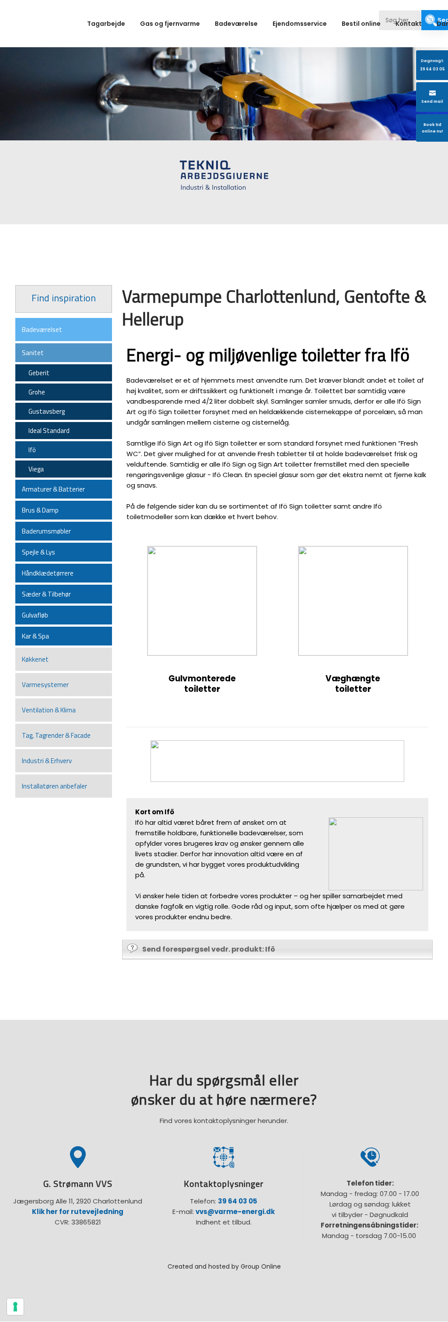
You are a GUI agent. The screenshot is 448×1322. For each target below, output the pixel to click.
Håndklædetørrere (48, 573)
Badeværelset (42, 329)
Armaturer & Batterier (53, 489)
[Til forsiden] (45, 25)
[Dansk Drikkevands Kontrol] (373, 182)
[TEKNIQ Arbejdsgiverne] (224, 175)
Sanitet (33, 353)
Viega (36, 469)
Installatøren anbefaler (54, 786)
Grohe (36, 392)
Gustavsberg (46, 411)
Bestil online (361, 23)
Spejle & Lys (38, 552)
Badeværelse (236, 23)
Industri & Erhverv (47, 761)
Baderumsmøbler (46, 531)
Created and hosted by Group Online (224, 1266)
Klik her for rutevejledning (77, 1211)
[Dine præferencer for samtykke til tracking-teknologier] (15, 1306)
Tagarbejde (106, 23)
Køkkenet (35, 659)
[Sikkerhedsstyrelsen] (74, 182)
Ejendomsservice (300, 23)
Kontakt (409, 23)
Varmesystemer (45, 685)
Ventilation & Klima (49, 710)
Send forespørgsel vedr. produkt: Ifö (208, 949)
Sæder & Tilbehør (46, 594)
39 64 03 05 (237, 1201)
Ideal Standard (49, 431)
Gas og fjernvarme (170, 23)
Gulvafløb (35, 615)
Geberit (38, 373)
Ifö (32, 450)
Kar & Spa (35, 636)
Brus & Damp (40, 510)
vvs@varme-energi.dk (235, 1211)
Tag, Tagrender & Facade (56, 735)
